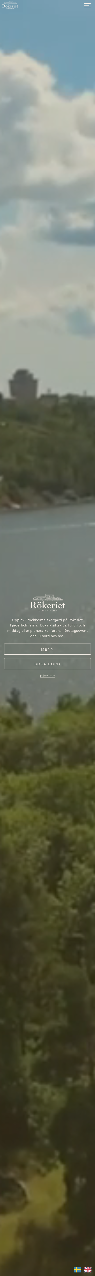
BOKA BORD (47, 663)
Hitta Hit (47, 675)
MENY (47, 649)
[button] (88, 5)
